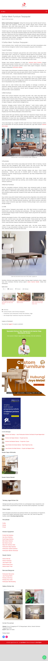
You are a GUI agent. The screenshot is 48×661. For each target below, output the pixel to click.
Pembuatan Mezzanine (8, 574)
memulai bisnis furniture (35, 62)
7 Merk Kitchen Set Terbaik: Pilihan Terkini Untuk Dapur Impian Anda (37, 302)
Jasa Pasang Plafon (7, 575)
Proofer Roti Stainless (7, 535)
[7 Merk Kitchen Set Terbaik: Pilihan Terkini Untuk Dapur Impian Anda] (39, 297)
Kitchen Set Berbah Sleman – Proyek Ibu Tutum (17, 441)
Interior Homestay (6, 560)
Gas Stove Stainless (7, 537)
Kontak (4, 525)
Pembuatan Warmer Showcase (10, 550)
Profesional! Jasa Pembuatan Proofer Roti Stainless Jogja (18, 313)
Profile (4, 523)
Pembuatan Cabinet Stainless (9, 548)
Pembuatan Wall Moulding (9, 581)
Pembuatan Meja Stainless (9, 546)
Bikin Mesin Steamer (7, 541)
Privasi (4, 527)
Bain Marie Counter (7, 543)
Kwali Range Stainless (8, 539)
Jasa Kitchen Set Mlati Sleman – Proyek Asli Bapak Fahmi (19, 448)
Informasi (6, 309)
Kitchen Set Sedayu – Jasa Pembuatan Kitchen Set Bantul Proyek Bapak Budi (24, 434)
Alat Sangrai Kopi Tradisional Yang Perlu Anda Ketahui (17, 315)
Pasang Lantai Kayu (7, 577)
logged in (10, 324)
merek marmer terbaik (33, 281)
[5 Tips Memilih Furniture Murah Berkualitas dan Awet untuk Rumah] (9, 297)
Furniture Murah (8, 311)
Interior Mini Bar (6, 558)
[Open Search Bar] (46, 11)
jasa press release (17, 67)
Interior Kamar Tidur (7, 566)
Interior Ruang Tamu (7, 564)
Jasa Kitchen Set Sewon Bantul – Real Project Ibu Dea (18, 445)
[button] (44, 657)
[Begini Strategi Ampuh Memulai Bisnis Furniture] (24, 297)
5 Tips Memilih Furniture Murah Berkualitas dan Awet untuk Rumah (8, 302)
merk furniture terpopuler (18, 311)
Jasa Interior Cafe (6, 562)
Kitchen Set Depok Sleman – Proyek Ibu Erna (16, 438)
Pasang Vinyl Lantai (7, 579)
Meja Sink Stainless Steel (8, 544)
